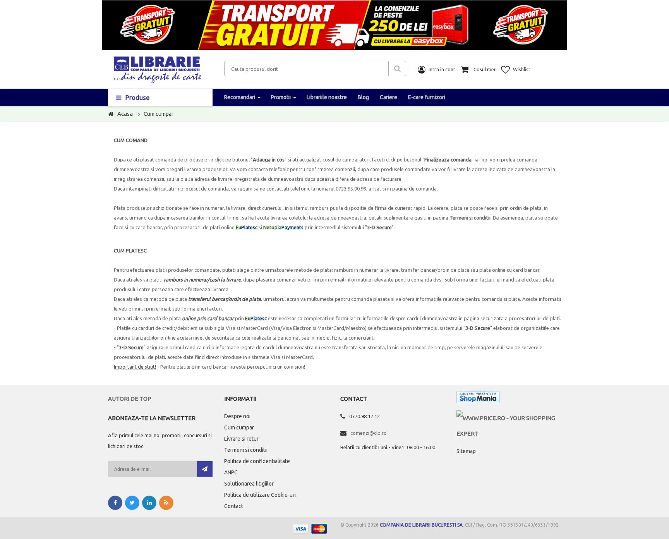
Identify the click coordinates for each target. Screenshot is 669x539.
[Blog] (166, 503)
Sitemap (466, 451)
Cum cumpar (239, 427)
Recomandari (239, 97)
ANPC (231, 472)
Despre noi (237, 416)
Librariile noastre (327, 97)
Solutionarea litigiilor (249, 484)
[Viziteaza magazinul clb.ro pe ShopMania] (478, 398)
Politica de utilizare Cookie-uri (260, 495)
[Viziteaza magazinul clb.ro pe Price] (508, 418)
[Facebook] (115, 503)
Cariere (388, 97)
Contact (233, 506)
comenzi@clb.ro (368, 433)
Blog (363, 97)
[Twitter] (132, 503)
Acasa (125, 113)
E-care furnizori (426, 97)
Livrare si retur (241, 439)
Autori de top (129, 398)
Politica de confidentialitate (257, 461)
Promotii (281, 97)
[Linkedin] (149, 503)
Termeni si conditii (470, 217)
